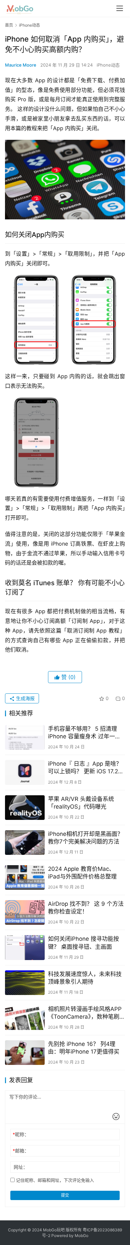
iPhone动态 (108, 65)
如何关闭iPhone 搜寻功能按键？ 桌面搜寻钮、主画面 (83, 942)
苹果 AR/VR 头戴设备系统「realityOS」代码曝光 (81, 803)
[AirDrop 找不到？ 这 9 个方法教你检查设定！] (25, 912)
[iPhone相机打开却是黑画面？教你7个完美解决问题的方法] (25, 842)
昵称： (21, 1134)
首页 (9, 25)
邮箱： (21, 1150)
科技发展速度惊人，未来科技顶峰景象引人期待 (85, 978)
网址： (21, 1167)
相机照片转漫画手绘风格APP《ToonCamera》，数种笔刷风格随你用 (86, 1013)
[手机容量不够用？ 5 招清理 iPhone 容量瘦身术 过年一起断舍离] (25, 737)
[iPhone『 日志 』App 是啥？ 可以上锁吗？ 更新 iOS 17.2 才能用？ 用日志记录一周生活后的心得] (25, 772)
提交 (65, 1195)
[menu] (120, 8)
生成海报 (25, 698)
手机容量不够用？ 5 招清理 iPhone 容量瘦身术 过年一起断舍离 (84, 732)
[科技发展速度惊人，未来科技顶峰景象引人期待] (25, 982)
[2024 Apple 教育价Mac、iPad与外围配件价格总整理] (25, 877)
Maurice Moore (20, 65)
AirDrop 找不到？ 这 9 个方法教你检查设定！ (86, 907)
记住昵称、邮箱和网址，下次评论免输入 (54, 1180)
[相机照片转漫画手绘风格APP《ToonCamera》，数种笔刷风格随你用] (25, 1017)
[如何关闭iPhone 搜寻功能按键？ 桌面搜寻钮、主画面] (25, 947)
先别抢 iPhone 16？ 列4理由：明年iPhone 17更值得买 (83, 1048)
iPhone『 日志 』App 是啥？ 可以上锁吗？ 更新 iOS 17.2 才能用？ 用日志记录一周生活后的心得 (85, 767)
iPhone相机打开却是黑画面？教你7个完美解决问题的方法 (85, 838)
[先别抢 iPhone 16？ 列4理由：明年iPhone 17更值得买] (25, 1052)
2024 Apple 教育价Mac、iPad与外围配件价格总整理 (82, 873)
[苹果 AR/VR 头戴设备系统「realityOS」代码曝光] (25, 807)
